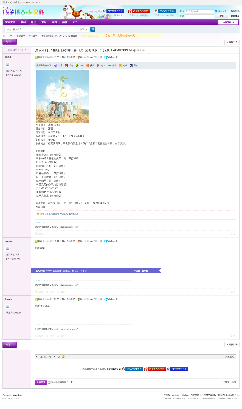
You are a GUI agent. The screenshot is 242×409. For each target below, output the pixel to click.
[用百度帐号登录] (113, 12)
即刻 (136, 65)
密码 (182, 16)
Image (45, 356)
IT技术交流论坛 (208, 395)
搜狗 (92, 65)
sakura (16, 398)
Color (41, 356)
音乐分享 (33, 36)
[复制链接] (140, 50)
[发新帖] (9, 42)
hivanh (8, 299)
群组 (43, 22)
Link (50, 356)
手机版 (167, 395)
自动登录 (222, 11)
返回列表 (233, 42)
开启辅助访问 (239, 2)
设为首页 (7, 2)
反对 (63, 292)
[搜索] (92, 29)
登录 (108, 368)
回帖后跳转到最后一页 (62, 382)
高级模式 (229, 356)
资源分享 (21, 36)
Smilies (63, 356)
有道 (103, 65)
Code (59, 356)
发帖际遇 (40, 270)
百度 (60, 65)
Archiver (176, 395)
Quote (54, 356)
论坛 (33, 22)
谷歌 (71, 65)
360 (81, 65)
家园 (54, 22)
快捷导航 (227, 22)
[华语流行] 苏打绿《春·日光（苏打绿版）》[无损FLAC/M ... (69, 36)
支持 (52, 292)
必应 (125, 65)
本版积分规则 (229, 382)
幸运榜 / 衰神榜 (141, 270)
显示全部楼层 (68, 57)
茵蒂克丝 (10, 22)
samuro (8, 241)
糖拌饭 (8, 57)
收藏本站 (17, 2)
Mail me (185, 395)
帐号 (182, 11)
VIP (75, 22)
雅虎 (114, 65)
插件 (64, 22)
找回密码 (235, 11)
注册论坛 (235, 16)
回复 (76, 213)
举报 (232, 234)
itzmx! (16, 395)
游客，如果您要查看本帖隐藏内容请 (57, 213)
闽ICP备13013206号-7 (228, 395)
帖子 (82, 29)
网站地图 (195, 395)
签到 (23, 22)
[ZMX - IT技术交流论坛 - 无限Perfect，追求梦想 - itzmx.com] (23, 15)
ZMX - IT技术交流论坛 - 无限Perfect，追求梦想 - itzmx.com (3, 36)
